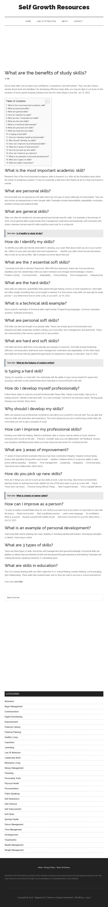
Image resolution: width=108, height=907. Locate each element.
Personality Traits (13, 778)
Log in (88, 897)
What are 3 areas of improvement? (24, 147)
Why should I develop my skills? (22, 140)
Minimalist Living (12, 763)
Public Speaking (12, 793)
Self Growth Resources (54, 7)
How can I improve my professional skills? (27, 144)
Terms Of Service (63, 867)
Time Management (13, 829)
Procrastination (12, 788)
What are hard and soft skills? (21, 131)
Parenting (9, 773)
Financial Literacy (13, 727)
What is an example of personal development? (29, 156)
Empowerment (11, 722)
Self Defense (11, 804)
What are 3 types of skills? (20, 160)
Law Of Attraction (13, 752)
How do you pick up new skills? (22, 150)
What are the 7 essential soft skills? (23, 118)
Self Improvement (13, 809)
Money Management (14, 768)
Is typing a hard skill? (18, 134)
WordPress (79, 897)
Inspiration (9, 742)
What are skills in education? (21, 163)
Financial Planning (13, 732)
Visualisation (10, 840)
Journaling (9, 747)
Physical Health (12, 783)
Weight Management (14, 850)
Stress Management (14, 824)
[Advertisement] (54, 45)
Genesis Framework (64, 897)
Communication (12, 711)
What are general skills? (18, 112)
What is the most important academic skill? (26, 105)
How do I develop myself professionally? (26, 137)
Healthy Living (11, 737)
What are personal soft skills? (21, 128)
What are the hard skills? (18, 121)
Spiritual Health (12, 819)
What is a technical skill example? (22, 125)
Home (40, 867)
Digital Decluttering (13, 716)
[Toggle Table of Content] (46, 101)
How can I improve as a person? (23, 153)
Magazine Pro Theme (44, 897)
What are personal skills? (18, 108)
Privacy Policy (49, 867)
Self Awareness (12, 799)
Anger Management (14, 706)
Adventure (9, 701)
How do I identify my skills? (19, 115)
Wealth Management (14, 845)
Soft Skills (18, 582)
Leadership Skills (13, 758)
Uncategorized (11, 834)
